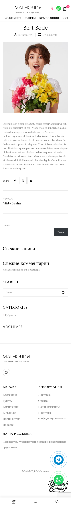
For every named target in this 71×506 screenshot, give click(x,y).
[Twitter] (23, 180)
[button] (64, 9)
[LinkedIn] (31, 180)
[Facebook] (14, 180)
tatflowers (27, 34)
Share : (6, 180)
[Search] (63, 292)
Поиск (6, 225)
